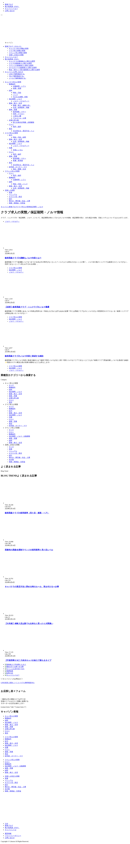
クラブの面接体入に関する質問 (20, 63)
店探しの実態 (10, 190)
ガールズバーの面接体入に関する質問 (23, 67)
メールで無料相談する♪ (17, 78)
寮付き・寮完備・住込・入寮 (19, 201)
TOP (6, 823)
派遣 (10, 192)
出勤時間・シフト (19, 86)
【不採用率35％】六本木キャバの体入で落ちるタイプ (28, 660)
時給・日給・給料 (19, 137)
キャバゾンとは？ (11, 9)
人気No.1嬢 (17, 116)
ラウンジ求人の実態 (12, 171)
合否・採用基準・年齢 (21, 107)
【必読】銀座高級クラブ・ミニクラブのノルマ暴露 (27, 307)
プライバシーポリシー (13, 836)
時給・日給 (17, 92)
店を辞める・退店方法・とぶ (23, 131)
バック (15, 95)
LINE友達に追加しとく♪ (18, 682)
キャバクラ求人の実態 (13, 82)
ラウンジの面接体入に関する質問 (21, 65)
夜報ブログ (9, 4)
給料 (10, 90)
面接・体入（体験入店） (22, 105)
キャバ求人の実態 (11, 383)
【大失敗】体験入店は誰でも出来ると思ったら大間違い (29, 623)
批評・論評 (17, 126)
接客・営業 (13, 109)
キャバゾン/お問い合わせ (14, 72)
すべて (11, 385)
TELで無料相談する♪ (16, 76)
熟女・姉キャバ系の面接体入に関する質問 (24, 70)
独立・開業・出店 (19, 169)
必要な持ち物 (14, 120)
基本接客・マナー (19, 112)
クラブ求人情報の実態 (17, 50)
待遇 (10, 148)
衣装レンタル (18, 150)
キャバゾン (5, 207)
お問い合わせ (10, 11)
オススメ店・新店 (15, 197)
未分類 (11, 459)
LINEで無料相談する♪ (17, 74)
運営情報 (8, 833)
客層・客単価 (18, 160)
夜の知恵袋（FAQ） (12, 6)
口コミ (11, 124)
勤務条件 (12, 84)
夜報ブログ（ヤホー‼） (13, 46)
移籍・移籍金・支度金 (17, 203)
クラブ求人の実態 (11, 133)
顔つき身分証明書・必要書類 (23, 122)
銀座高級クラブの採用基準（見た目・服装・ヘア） (27, 513)
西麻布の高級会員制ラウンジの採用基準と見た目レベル (29, 550)
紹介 (10, 199)
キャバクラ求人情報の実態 (18, 48)
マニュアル (13, 194)
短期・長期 (17, 88)
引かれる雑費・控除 (20, 97)
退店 (10, 129)
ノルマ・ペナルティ (12, 221)
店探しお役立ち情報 (16, 55)
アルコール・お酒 (19, 118)
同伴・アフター (18, 114)
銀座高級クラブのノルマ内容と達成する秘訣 (24, 356)
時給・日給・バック (20, 184)
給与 (10, 135)
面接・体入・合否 (15, 103)
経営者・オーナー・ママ (18, 167)
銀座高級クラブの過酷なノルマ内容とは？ (23, 258)
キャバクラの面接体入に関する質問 (22, 61)
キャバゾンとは (10, 830)
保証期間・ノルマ (15, 99)
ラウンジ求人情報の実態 (18, 53)
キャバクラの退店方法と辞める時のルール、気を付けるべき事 (32, 586)
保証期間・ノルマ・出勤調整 (19, 436)
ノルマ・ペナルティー (21, 101)
